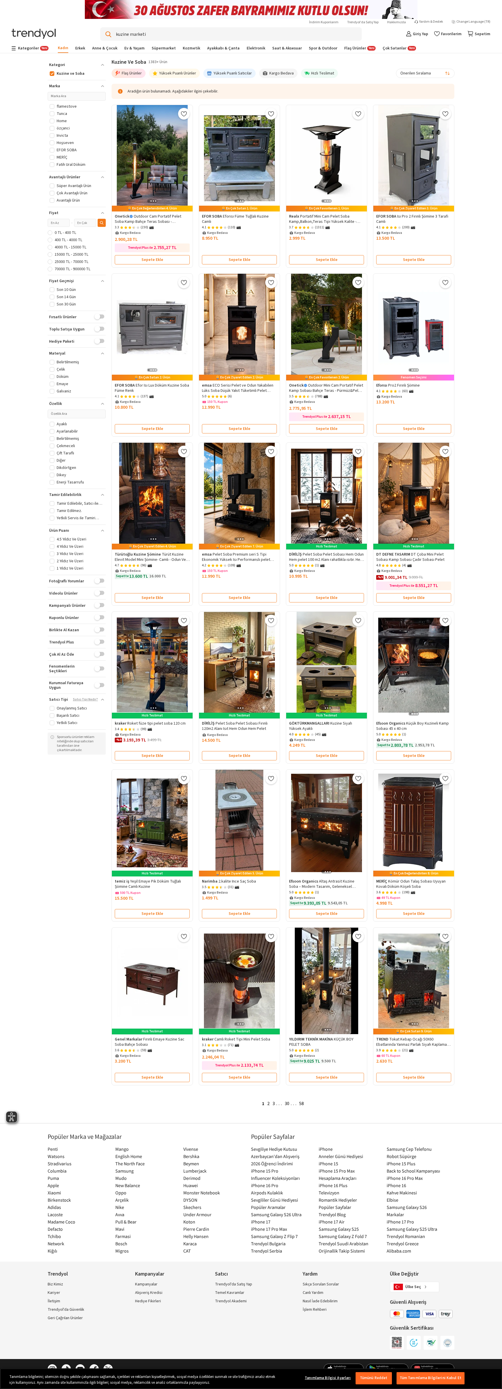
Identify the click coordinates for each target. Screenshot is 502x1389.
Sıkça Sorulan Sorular (321, 1284)
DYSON (190, 1200)
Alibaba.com (399, 1251)
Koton (189, 1222)
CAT (187, 1251)
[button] (77, 65)
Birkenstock (59, 1200)
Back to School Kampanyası (413, 1171)
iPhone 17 (260, 1222)
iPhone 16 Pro (264, 1185)
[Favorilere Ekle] (184, 114)
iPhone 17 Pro (400, 1222)
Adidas (54, 1207)
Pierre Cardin (196, 1229)
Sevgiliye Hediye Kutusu (274, 1149)
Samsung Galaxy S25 (339, 1229)
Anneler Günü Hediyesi (341, 1156)
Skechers (192, 1207)
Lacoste (55, 1214)
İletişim (54, 1301)
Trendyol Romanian (406, 1236)
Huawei (190, 1185)
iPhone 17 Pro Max (269, 1229)
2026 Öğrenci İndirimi (272, 1163)
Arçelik (122, 1200)
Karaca (190, 1243)
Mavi (119, 1229)
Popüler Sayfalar (335, 1207)
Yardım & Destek (431, 22)
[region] (251, 1378)
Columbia (57, 1171)
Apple (53, 1185)
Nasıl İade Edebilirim (320, 1301)
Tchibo (54, 1236)
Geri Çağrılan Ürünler (65, 1318)
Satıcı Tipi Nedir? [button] (85, 700)
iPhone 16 (396, 1185)
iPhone (326, 1149)
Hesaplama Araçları (337, 1178)
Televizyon (329, 1193)
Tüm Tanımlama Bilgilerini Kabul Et (430, 1378)
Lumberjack (195, 1171)
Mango (122, 1149)
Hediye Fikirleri (148, 1301)
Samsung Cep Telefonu (409, 1149)
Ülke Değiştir (404, 1274)
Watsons (56, 1156)
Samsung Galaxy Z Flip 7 (274, 1236)
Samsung (124, 1171)
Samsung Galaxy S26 (407, 1207)
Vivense (190, 1149)
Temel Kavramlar (229, 1293)
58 (301, 1103)
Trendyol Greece (403, 1243)
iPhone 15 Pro (264, 1171)
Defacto (55, 1229)
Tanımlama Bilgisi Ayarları (328, 1378)
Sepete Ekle (152, 260)
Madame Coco (61, 1222)
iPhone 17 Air (332, 1222)
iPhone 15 (328, 1163)
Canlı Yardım (313, 1293)
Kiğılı (52, 1251)
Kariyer (54, 1293)
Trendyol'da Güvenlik (66, 1309)
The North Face (130, 1163)
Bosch (121, 1243)
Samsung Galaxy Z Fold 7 (343, 1236)
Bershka (191, 1156)
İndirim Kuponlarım (323, 22)
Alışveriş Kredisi (148, 1293)
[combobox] (425, 73)
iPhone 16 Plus (333, 1185)
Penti (53, 1149)
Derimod (191, 1178)
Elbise (392, 1200)
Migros (122, 1251)
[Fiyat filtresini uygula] (102, 223)
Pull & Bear (126, 1222)
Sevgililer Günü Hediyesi (274, 1200)
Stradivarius (59, 1163)
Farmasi (123, 1236)
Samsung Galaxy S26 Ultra (276, 1214)
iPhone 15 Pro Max (337, 1171)
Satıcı (221, 1274)
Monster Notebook (201, 1193)
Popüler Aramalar (268, 1207)
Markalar (395, 1214)
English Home (128, 1156)
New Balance (127, 1185)
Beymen (191, 1163)
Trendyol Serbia (266, 1251)
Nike (119, 1207)
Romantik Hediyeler (338, 1200)
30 (287, 1103)
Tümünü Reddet (374, 1378)
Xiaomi (54, 1193)
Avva (119, 1214)
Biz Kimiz (55, 1284)
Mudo (121, 1178)
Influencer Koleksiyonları (275, 1178)
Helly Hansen (196, 1236)
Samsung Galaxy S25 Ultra (412, 1229)
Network (56, 1243)
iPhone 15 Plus (401, 1163)
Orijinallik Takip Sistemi (342, 1251)
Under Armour (197, 1214)
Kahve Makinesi (402, 1193)
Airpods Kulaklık (267, 1193)
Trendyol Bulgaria (268, 1243)
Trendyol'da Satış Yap (363, 22)
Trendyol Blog (332, 1214)
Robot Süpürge (401, 1156)
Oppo (120, 1193)
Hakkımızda (396, 22)
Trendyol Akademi (231, 1301)
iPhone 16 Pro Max (405, 1178)
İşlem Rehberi (315, 1309)
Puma (53, 1178)
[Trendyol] (34, 34)
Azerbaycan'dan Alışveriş (275, 1156)
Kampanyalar (146, 1284)
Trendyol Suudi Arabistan (343, 1243)
